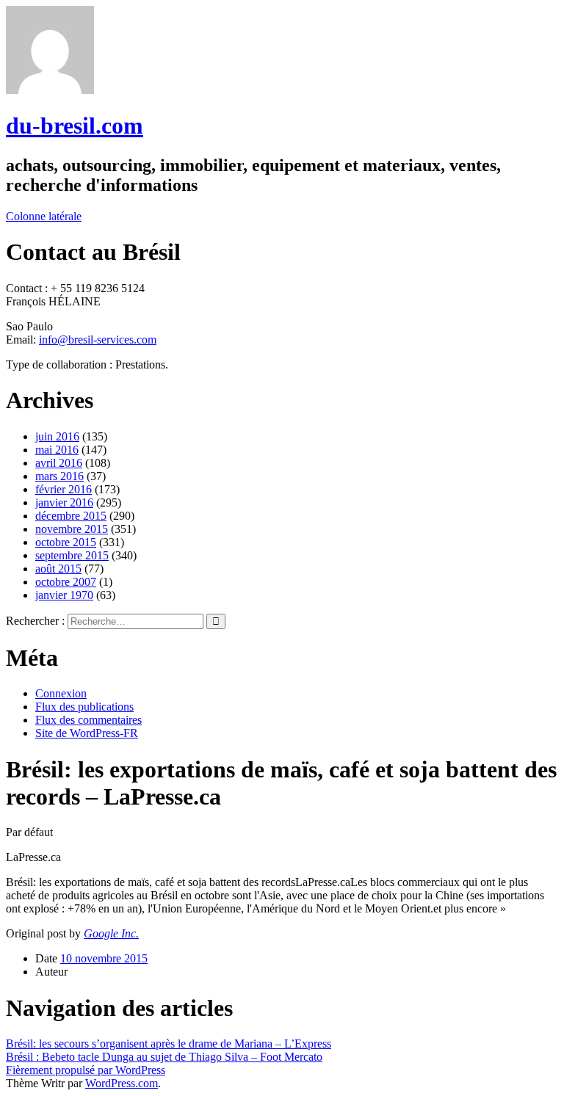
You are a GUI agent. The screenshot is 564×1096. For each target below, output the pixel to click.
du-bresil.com (74, 125)
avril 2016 (58, 463)
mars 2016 (59, 476)
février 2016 (63, 489)
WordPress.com (121, 1083)
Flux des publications (84, 706)
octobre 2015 (65, 542)
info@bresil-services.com (97, 339)
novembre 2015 (71, 529)
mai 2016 (57, 449)
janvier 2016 (64, 502)
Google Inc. (111, 933)
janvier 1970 (64, 595)
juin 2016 (57, 436)
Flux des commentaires (88, 720)
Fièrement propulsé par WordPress (85, 1070)
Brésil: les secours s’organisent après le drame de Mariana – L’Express (168, 1043)
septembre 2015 (72, 555)
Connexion (61, 693)
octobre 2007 (65, 582)
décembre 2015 (70, 515)
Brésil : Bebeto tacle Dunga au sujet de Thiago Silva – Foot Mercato (164, 1056)
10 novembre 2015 (104, 958)
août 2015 (58, 568)
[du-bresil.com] (50, 90)
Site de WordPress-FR (86, 733)
